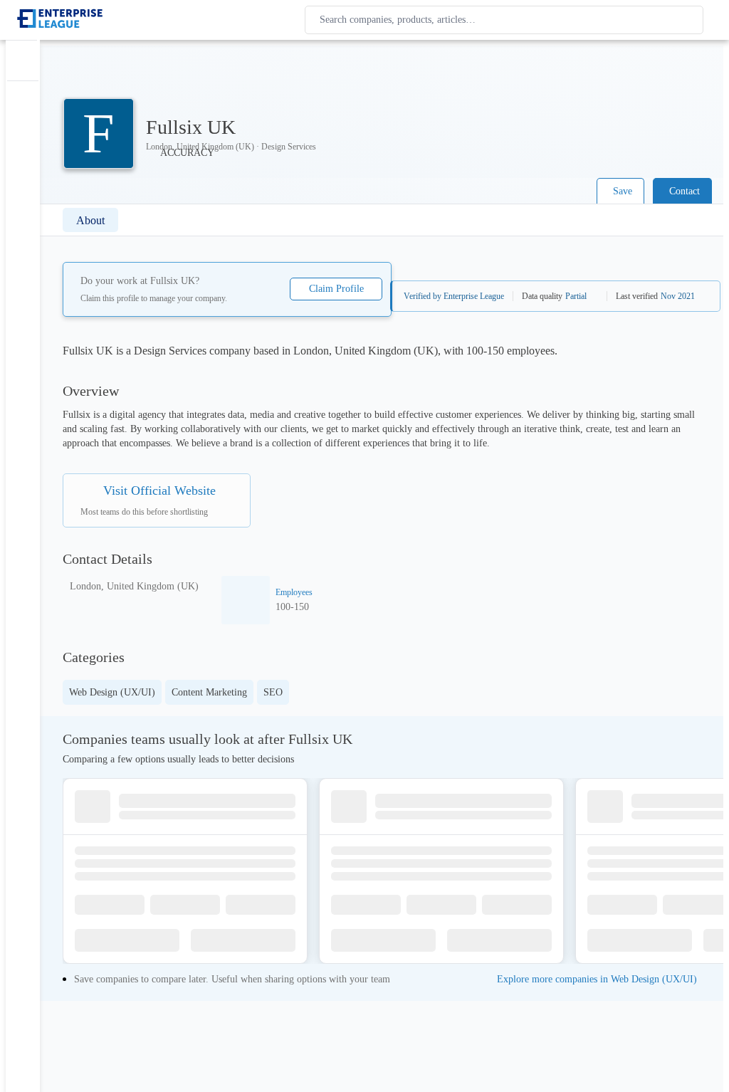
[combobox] (507, 20)
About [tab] (90, 220)
